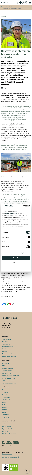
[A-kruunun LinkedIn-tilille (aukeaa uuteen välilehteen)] (7, 441)
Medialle (4, 409)
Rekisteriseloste (7, 454)
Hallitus (4, 412)
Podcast (4, 407)
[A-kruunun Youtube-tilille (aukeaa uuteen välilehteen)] (10, 441)
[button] (27, 471)
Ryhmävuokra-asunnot (8, 346)
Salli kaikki (16, 258)
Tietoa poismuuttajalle (8, 380)
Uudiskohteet (6, 344)
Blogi (3, 405)
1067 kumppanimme (11, 213)
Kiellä (16, 268)
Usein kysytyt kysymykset (9, 356)
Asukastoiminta (6, 373)
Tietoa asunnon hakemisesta (10, 354)
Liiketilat (4, 351)
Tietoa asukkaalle (7, 370)
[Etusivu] (5, 2)
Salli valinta (16, 263)
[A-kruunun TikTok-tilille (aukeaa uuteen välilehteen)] (14, 441)
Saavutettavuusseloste (9, 457)
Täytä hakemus (6, 339)
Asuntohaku (5, 431)
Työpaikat (5, 392)
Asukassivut (5, 363)
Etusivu (3, 7)
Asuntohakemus (6, 426)
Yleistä (4, 390)
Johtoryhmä (5, 414)
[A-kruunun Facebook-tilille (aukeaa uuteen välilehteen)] (3, 441)
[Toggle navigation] (30, 2)
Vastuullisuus (6, 397)
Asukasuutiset (6, 400)
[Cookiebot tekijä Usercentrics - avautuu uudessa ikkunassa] (23, 206)
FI (20, 2)
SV (26, 2)
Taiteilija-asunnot (7, 349)
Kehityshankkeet (6, 395)
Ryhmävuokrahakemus (8, 429)
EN (23, 2)
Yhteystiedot (5, 417)
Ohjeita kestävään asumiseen (10, 375)
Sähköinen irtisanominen (9, 434)
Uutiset (10, 7)
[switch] (28, 237)
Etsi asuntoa (5, 341)
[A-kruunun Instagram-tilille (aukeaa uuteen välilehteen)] (19, 441)
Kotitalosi (4, 366)
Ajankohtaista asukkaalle (9, 378)
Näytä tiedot (24, 253)
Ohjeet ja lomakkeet (7, 368)
